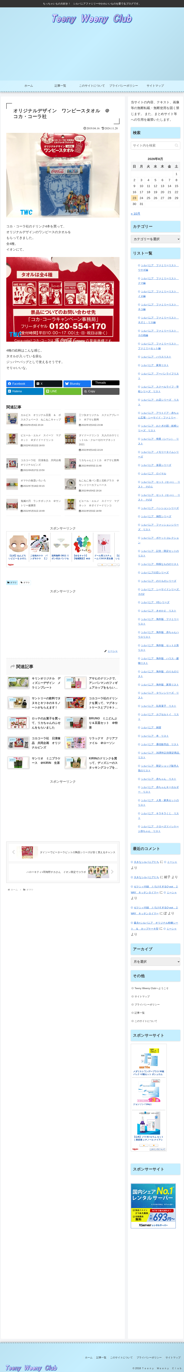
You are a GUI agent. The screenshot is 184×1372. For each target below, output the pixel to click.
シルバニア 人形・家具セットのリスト (158, 802)
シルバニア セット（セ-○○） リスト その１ (159, 484)
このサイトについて (146, 1021)
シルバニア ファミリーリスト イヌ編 (158, 294)
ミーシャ (172, 862)
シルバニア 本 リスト (155, 735)
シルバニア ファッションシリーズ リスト (158, 527)
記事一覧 (140, 1012)
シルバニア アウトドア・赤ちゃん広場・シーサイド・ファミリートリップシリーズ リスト (158, 415)
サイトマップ (142, 996)
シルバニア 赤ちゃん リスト (158, 778)
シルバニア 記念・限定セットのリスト (158, 553)
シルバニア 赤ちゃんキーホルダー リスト (158, 789)
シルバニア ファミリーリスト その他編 (158, 333)
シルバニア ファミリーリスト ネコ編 (158, 307)
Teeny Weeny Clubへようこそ (152, 988)
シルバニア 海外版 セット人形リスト (158, 647)
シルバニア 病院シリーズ (156, 516)
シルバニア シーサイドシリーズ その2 (159, 591)
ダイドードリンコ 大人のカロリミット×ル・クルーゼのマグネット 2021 (99, 440)
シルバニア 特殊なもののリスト (160, 564)
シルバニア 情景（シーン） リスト (158, 441)
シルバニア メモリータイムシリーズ (158, 454)
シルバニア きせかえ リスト (158, 610)
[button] (176, 145)
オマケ (13, 582)
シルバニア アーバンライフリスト (158, 376)
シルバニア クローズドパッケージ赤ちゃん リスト (158, 829)
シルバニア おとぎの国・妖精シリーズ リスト (158, 428)
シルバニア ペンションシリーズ (160, 508)
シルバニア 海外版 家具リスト (160, 684)
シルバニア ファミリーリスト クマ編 (158, 280)
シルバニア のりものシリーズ (158, 580)
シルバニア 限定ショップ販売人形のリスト (158, 768)
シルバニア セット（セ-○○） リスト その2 (159, 497)
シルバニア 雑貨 (151, 727)
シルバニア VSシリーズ (155, 602)
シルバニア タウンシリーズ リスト (158, 695)
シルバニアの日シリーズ (155, 572)
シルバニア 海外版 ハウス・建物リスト (158, 660)
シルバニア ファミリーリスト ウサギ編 (158, 267)
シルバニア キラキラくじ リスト (158, 815)
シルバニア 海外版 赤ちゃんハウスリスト (158, 634)
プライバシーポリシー (147, 1004)
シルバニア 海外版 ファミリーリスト (158, 621)
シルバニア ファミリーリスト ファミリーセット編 (158, 346)
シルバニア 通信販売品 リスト (160, 744)
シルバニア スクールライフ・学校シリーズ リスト (158, 389)
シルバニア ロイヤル (153, 473)
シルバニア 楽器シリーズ (156, 465)
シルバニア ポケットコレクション (158, 540)
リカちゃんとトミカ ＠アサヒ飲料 (99, 460)
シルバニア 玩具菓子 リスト (158, 705)
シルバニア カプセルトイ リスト (158, 716)
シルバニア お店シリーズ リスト (158, 402)
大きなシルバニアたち (146, 862)
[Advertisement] (92, 54)
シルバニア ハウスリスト (156, 356)
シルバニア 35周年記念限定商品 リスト (159, 755)
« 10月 (135, 213)
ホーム (89, 1357)
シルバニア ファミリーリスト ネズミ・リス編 (158, 320)
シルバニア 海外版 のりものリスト (158, 674)
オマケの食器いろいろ (33, 480)
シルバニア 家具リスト (155, 365)
